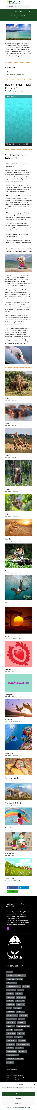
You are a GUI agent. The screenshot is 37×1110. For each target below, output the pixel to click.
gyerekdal (10, 1011)
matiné (21, 1033)
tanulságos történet (23, 1044)
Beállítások (18, 1103)
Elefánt (7, 399)
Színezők (8, 828)
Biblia (20, 990)
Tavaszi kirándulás (11, 878)
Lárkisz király (11, 1033)
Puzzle (9, 72)
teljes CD (10, 1048)
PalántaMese (15, 400)
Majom (7, 514)
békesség (10, 1004)
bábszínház (20, 1001)
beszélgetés (11, 990)
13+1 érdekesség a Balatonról (15, 74)
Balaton (18, 11)
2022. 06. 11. (7, 880)
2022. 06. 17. (8, 400)
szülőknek (10, 1044)
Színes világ (27, 15)
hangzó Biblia (11, 1019)
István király (21, 1022)
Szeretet (8, 670)
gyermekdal (20, 1011)
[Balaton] (18, 32)
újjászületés (22, 1051)
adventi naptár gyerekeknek (14, 979)
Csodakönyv (20, 1004)
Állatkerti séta (17, 15)
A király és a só (11, 982)
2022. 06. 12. (8, 805)
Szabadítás (9, 719)
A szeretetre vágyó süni (13, 986)
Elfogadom (18, 1094)
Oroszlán (8, 539)
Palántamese (15, 671)
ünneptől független (12, 1055)
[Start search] (27, 6)
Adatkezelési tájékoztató (12, 1107)
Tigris (7, 571)
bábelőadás (21, 997)
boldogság (19, 993)
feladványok (17, 1008)
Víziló (7, 424)
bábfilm (10, 1001)
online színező (11, 1040)
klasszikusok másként (23, 1026)
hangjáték (23, 1015)
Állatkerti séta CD (22, 45)
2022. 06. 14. (8, 755)
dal (9, 1008)
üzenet (10, 1062)
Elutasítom (18, 1098)
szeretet (22, 1040)
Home (8, 15)
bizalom (10, 993)
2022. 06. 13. (8, 780)
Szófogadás (9, 695)
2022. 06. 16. (8, 696)
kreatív (9, 1029)
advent (9, 972)
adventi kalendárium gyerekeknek (16, 975)
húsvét (21, 1019)
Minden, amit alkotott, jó (13, 803)
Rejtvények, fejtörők (12, 778)
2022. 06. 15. (8, 721)
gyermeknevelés (12, 1015)
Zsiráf (7, 456)
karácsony (10, 1026)
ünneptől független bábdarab (15, 1058)
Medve (7, 489)
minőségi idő (18, 1037)
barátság (26, 986)
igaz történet (11, 1022)
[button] (34, 1084)
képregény (18, 1029)
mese (9, 1037)
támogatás (19, 1048)
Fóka (7, 603)
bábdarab (10, 997)
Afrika (7, 636)
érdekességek (11, 1051)
